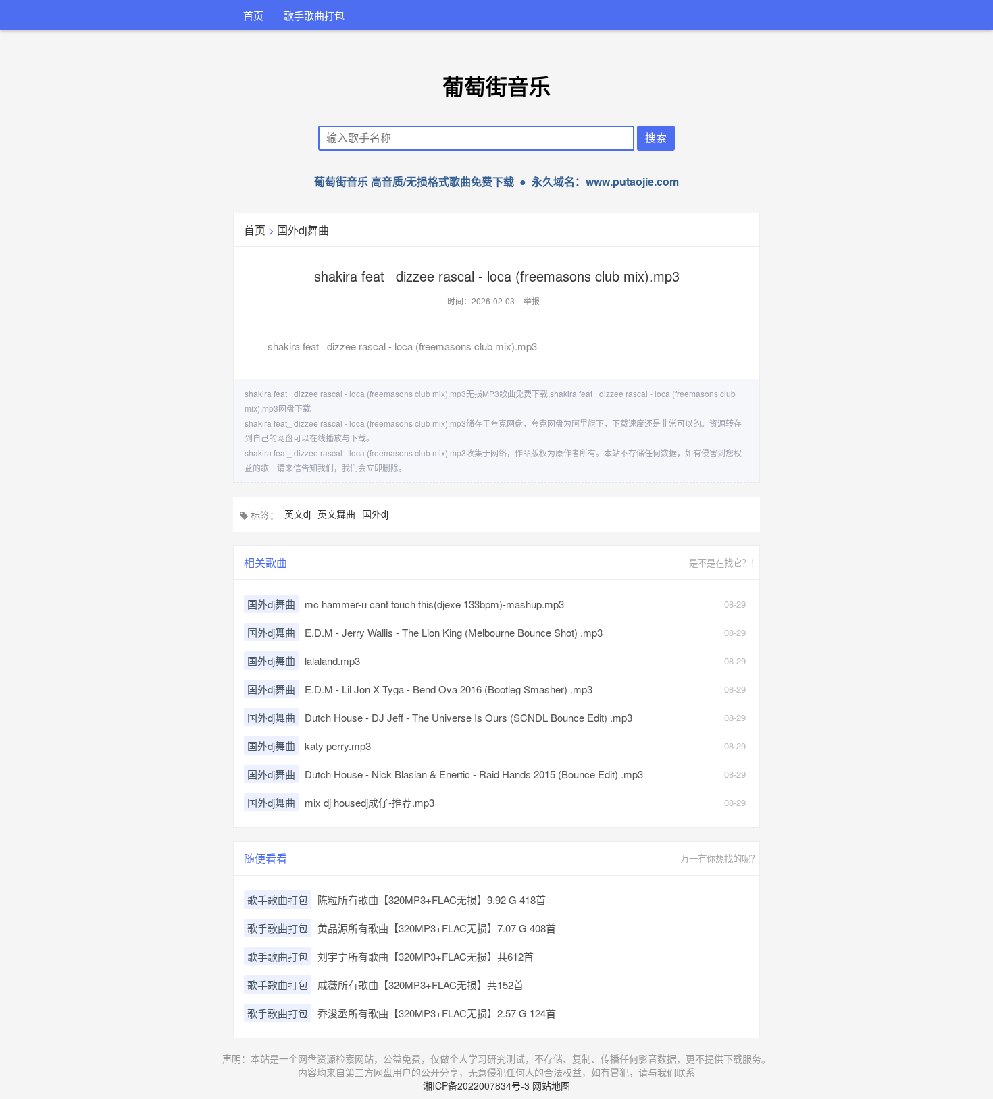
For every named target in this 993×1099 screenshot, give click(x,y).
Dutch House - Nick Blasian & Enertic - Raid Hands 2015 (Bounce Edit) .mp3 (474, 774)
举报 (532, 300)
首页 (253, 15)
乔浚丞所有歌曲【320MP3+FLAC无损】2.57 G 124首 (436, 1013)
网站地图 (551, 1085)
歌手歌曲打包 (314, 15)
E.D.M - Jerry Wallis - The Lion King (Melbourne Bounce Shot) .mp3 (454, 632)
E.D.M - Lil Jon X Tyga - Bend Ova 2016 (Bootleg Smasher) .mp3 (448, 689)
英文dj (297, 513)
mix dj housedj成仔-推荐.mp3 (369, 802)
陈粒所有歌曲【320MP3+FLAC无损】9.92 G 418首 (431, 899)
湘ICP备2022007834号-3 (476, 1085)
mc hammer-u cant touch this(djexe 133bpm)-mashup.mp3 (434, 604)
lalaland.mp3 (332, 660)
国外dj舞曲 (303, 230)
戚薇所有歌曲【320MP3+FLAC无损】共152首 (420, 984)
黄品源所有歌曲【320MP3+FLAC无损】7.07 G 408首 (436, 928)
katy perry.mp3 (338, 746)
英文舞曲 (336, 513)
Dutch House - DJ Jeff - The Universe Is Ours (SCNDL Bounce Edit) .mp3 (468, 717)
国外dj (375, 513)
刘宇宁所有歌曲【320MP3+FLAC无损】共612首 (425, 956)
